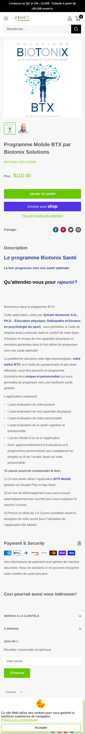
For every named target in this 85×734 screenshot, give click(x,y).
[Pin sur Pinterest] (63, 230)
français (11, 691)
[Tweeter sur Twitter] (71, 230)
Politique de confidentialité (19, 720)
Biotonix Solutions (20, 162)
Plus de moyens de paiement (42, 215)
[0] (77, 18)
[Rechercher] (76, 29)
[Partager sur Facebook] (56, 230)
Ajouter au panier (42, 194)
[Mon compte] (70, 18)
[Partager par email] (78, 230)
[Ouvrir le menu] (6, 18)
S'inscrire (17, 673)
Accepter (41, 727)
